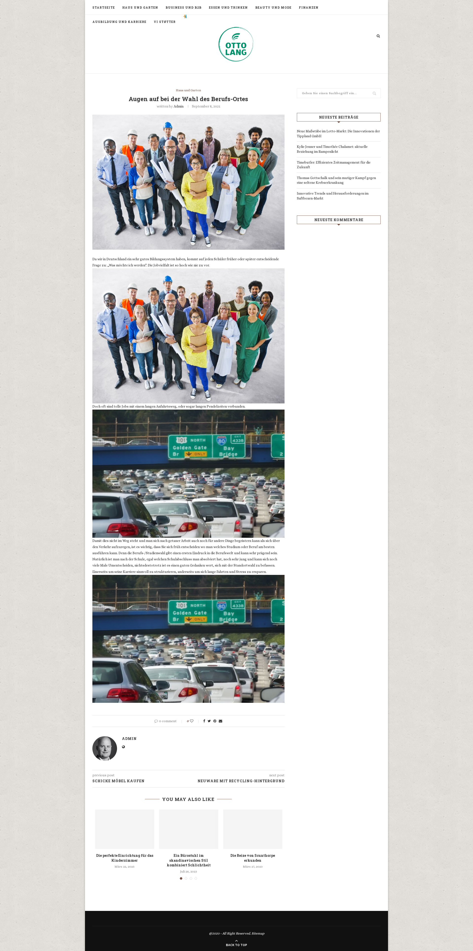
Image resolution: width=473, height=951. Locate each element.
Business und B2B (184, 7)
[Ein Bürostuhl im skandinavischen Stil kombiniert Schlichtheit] (188, 829)
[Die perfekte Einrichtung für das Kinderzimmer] (124, 829)
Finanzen (309, 7)
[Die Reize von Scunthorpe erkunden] (252, 829)
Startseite (103, 7)
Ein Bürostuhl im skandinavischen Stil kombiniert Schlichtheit (189, 860)
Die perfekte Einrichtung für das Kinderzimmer (124, 858)
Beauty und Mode (273, 7)
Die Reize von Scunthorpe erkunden (252, 858)
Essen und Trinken (228, 7)
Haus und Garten (140, 7)
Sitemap (258, 933)
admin (179, 106)
